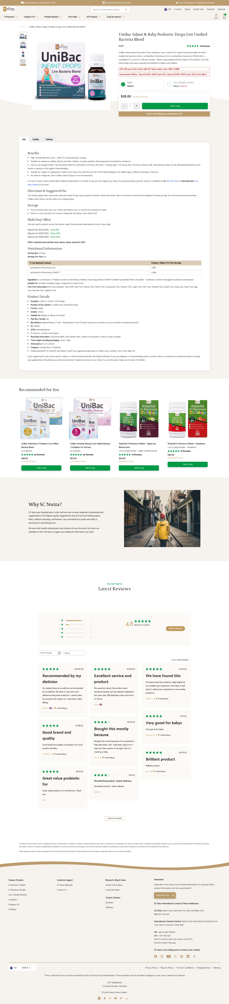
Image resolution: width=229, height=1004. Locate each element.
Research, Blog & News (115, 880)
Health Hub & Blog (113, 885)
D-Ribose (12, 909)
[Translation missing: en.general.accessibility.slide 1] (23, 45)
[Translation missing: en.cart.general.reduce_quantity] (124, 106)
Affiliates (109, 907)
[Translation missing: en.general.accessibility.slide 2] (23, 53)
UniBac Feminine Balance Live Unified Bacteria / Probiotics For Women (90, 445)
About (187, 9)
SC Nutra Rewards (65, 885)
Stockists (211, 9)
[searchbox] (47, 653)
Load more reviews (114, 818)
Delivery (49, 139)
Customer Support (65, 880)
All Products (92, 17)
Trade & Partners (112, 898)
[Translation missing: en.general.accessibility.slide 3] (23, 62)
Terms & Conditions (185, 968)
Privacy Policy (151, 968)
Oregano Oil (29, 17)
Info (24, 139)
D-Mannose (9, 17)
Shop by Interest (114, 17)
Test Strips (72, 17)
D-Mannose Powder (17, 890)
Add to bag (175, 106)
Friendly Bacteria (51, 17)
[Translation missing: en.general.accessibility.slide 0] (23, 36)
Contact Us (62, 890)
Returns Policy (167, 968)
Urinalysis (12, 900)
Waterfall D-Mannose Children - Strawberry (186, 444)
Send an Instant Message (165, 943)
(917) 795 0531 (172, 181)
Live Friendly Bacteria (17, 895)
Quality (36, 139)
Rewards (221, 9)
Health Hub (198, 9)
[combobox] (74, 653)
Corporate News (112, 890)
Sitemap (217, 968)
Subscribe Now (162, 895)
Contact (178, 9)
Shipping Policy (203, 968)
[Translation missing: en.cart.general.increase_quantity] (137, 106)
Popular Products (15, 880)
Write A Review (175, 628)
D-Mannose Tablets (17, 885)
